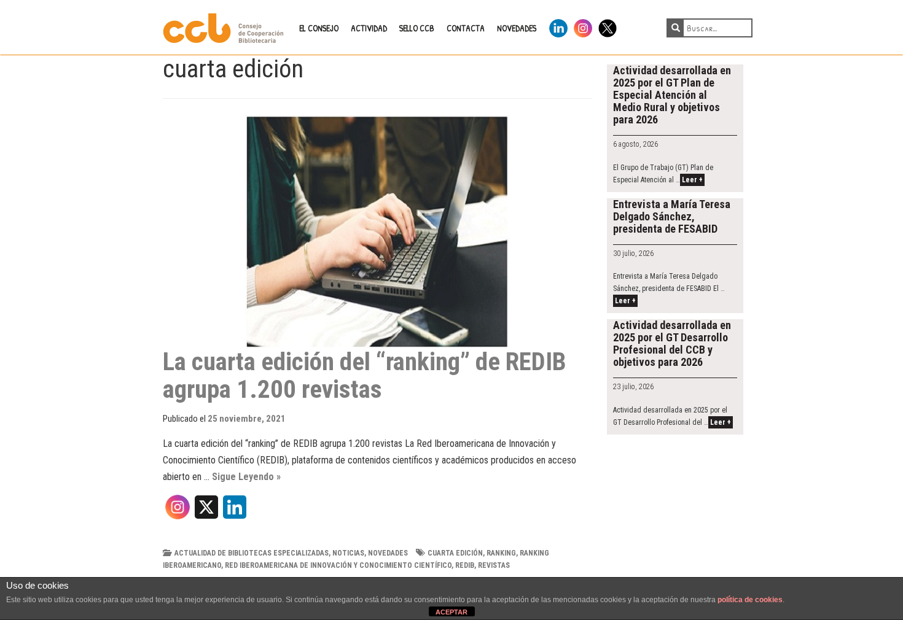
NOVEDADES (516, 28)
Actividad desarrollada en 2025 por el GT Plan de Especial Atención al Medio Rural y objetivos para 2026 (672, 95)
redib (464, 565)
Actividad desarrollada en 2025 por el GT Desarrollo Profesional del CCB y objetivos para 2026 (672, 343)
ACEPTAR (451, 612)
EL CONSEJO (318, 28)
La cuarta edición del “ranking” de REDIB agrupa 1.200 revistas (364, 375)
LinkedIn (558, 26)
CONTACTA (466, 28)
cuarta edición (455, 553)
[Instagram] (177, 511)
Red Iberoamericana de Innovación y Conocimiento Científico (338, 565)
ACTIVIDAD (369, 28)
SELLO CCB (416, 28)
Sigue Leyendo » (246, 476)
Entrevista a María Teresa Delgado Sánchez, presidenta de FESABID (671, 216)
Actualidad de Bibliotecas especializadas (251, 553)
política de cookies (750, 599)
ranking (501, 553)
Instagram (583, 26)
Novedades (388, 553)
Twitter (607, 26)
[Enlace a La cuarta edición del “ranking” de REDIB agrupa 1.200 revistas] (377, 231)
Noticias (348, 553)
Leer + (692, 180)
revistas (494, 565)
